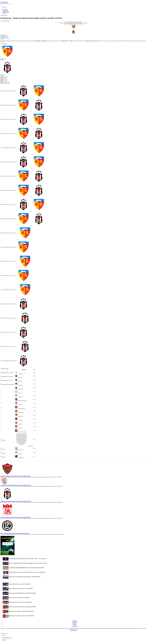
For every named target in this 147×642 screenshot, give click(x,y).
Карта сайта (74, 622)
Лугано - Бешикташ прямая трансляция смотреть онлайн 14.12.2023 (14, 533)
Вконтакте (75, 624)
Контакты (75, 623)
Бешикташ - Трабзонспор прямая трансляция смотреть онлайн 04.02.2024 (15, 501)
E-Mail (74, 625)
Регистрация (2, 1)
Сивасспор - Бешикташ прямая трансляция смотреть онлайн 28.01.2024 (15, 517)
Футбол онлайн (75, 626)
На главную (5, 9)
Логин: (4, 635)
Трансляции (5, 10)
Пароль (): (6, 637)
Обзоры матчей (6, 12)
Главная (74, 620)
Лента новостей (6, 11)
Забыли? (7, 637)
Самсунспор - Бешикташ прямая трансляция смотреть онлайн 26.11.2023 (15, 485)
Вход (7, 1)
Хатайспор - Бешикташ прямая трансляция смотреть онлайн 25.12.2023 (15, 476)
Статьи (4, 13)
